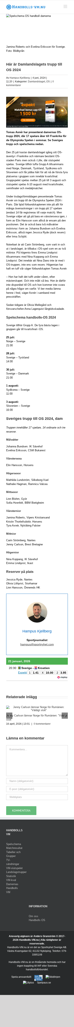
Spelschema (13, 844)
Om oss (33, 916)
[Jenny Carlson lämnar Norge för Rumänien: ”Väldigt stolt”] (37, 707)
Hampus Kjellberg (20, 77)
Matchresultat (14, 848)
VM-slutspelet (14, 868)
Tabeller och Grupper (13, 854)
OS (48, 81)
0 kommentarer (42, 723)
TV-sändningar (12, 862)
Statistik (11, 876)
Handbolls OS (37, 920)
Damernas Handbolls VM (12, 888)
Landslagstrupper (14, 872)
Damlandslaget (36, 81)
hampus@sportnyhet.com (37, 644)
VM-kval (11, 880)
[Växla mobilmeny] (66, 6)
